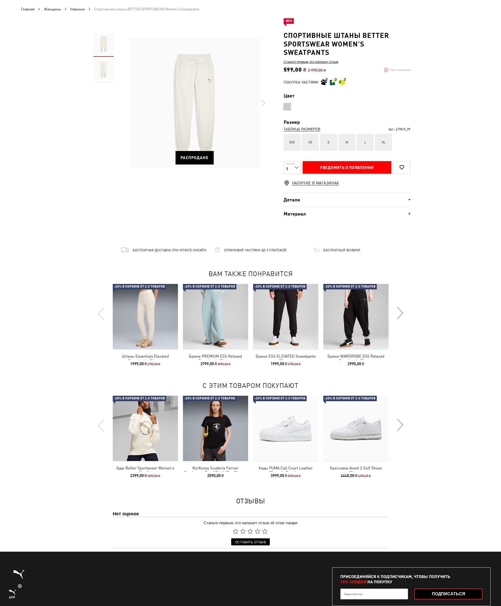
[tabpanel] (194, 103)
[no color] (287, 107)
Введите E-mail (353, 594)
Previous (101, 313)
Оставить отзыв (250, 542)
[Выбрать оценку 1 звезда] (235, 531)
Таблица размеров (302, 129)
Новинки (77, 9)
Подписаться (448, 594)
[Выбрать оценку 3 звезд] (250, 531)
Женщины (52, 9)
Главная (27, 9)
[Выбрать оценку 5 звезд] (264, 531)
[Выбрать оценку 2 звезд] (243, 531)
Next (263, 103)
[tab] (347, 200)
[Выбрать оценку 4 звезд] (257, 531)
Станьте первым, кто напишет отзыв (311, 62)
